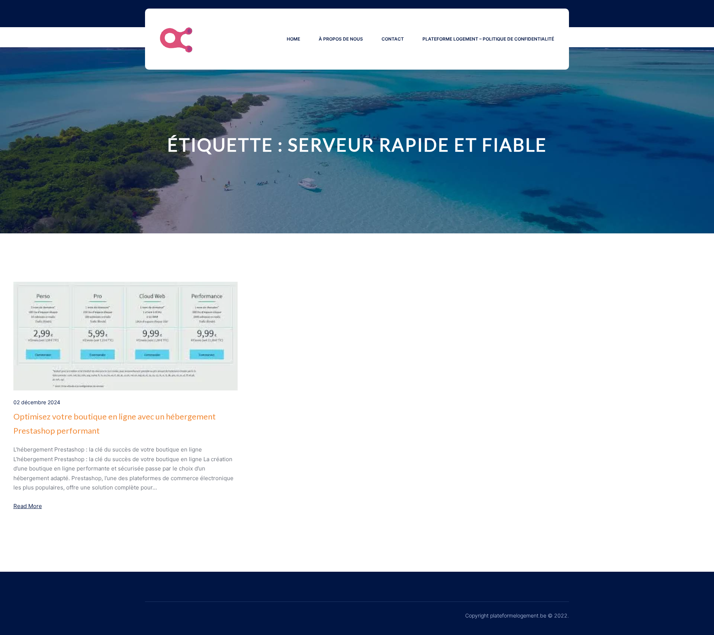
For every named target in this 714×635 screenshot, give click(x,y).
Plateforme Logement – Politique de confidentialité (488, 39)
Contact (393, 39)
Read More (27, 506)
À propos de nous (341, 39)
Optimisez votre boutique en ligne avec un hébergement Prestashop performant (114, 423)
